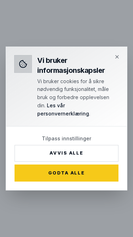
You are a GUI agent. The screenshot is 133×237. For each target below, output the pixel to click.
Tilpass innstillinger (66, 138)
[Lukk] (117, 57)
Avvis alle (66, 153)
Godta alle (66, 173)
